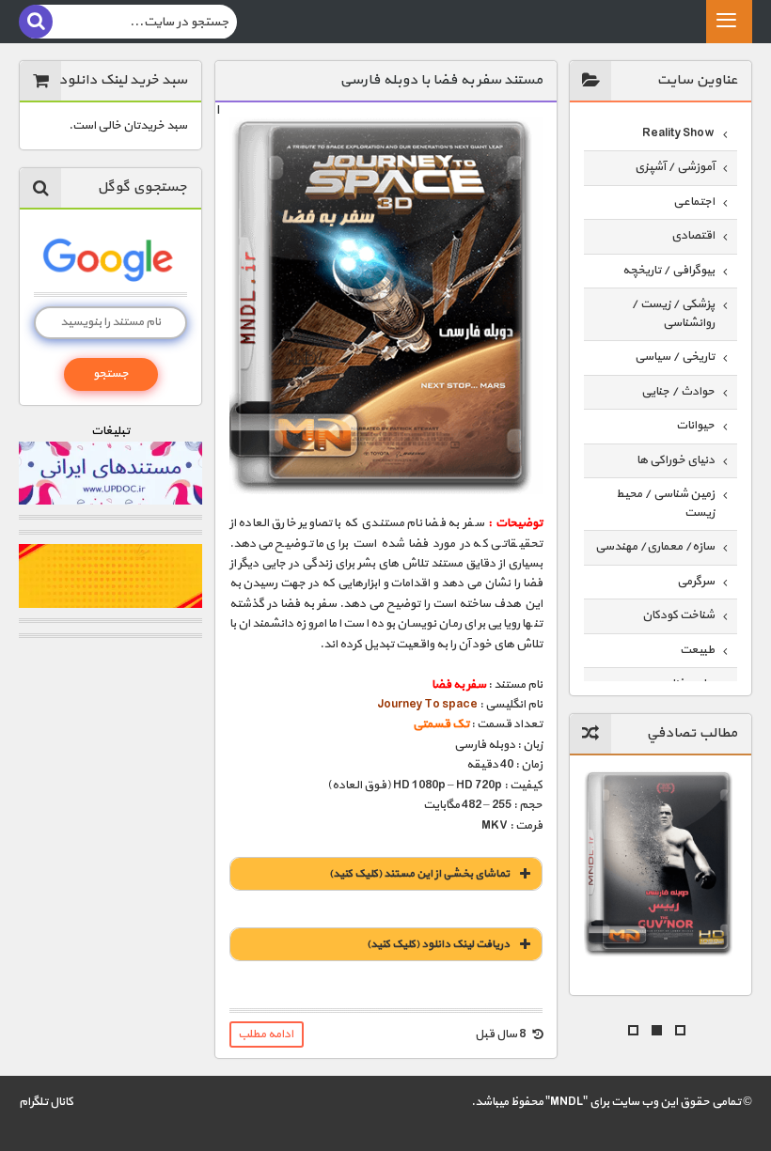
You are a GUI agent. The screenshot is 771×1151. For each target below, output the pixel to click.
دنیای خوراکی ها (676, 460)
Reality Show (678, 133)
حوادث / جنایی (678, 391)
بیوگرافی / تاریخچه (668, 270)
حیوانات (695, 425)
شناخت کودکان (678, 615)
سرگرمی (696, 581)
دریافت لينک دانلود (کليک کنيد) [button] (438, 944)
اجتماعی (694, 202)
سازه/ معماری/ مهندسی (655, 546)
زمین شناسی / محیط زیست (665, 503)
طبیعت (697, 650)
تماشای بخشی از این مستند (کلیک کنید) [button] (419, 873)
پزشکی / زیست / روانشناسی (673, 314)
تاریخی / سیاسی (675, 357)
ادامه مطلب (265, 1034)
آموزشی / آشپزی (675, 167)
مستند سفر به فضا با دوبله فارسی (441, 80)
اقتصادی (693, 235)
